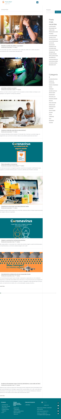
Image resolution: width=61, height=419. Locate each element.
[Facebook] (58, 408)
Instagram (51, 88)
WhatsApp (51, 120)
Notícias (51, 100)
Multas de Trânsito (53, 98)
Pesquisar (48, 9)
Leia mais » (2, 286)
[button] (37, 2)
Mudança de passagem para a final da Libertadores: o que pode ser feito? (20, 383)
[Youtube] (58, 405)
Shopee (51, 112)
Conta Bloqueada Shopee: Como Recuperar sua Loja (53, 37)
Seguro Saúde (15, 165)
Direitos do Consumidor (6, 47)
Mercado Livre (52, 96)
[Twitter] (58, 414)
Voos (13, 241)
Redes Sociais (52, 104)
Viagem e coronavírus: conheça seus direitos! (13, 240)
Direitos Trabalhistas (53, 84)
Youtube (51, 122)
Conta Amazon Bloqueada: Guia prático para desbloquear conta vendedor (53, 30)
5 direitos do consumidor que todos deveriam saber (15, 206)
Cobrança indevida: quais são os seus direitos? (13, 130)
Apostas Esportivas (53, 79)
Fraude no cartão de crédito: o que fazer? (12, 45)
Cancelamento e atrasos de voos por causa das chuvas (15, 274)
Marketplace (52, 94)
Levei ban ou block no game (8, 88)
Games (13, 89)
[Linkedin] (58, 411)
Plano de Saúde (52, 102)
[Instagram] (58, 403)
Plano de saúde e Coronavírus (9, 164)
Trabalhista (51, 116)
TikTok (50, 114)
